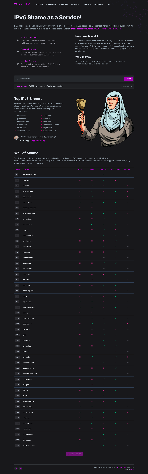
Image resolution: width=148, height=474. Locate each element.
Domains (39, 4)
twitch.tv (46, 119)
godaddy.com (28, 412)
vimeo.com (27, 263)
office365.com (28, 318)
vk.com (25, 351)
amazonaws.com (29, 175)
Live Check (76, 4)
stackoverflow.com (51, 125)
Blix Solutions (121, 467)
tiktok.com (27, 241)
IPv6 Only (127, 169)
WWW (92, 169)
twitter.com (21, 116)
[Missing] (80, 175)
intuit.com (26, 418)
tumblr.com (27, 440)
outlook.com (27, 224)
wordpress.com (23, 122)
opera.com (27, 285)
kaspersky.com (28, 401)
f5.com (25, 390)
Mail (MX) (104, 169)
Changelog (98, 4)
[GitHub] (16, 468)
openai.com (27, 324)
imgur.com (47, 128)
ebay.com (47, 116)
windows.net (28, 258)
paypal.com (21, 128)
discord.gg (27, 346)
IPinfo (132, 469)
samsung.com (28, 291)
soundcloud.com (23, 131)
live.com (26, 186)
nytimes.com (22, 125)
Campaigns (51, 4)
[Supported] (116, 175)
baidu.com (27, 274)
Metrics (87, 4)
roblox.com (27, 246)
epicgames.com (29, 445)
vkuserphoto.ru (28, 368)
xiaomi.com (27, 429)
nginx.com (27, 302)
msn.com (26, 252)
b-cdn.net (26, 340)
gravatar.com (28, 423)
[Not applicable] (128, 175)
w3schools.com (49, 131)
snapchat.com (28, 362)
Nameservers (116, 169)
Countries (63, 4)
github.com (21, 119)
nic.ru (25, 296)
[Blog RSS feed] (20, 468)
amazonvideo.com (30, 374)
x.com (25, 230)
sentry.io (26, 313)
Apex (80, 169)
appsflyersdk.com (29, 208)
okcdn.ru (26, 329)
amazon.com (28, 191)
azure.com (27, 197)
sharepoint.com (29, 213)
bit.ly (25, 335)
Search (128, 79)
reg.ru (25, 396)
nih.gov (26, 385)
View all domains (74, 454)
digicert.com (27, 219)
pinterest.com (28, 235)
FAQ (108, 4)
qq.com (25, 280)
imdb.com (47, 122)
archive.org (27, 407)
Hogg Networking (38, 141)
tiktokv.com (27, 269)
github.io (26, 357)
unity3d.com (27, 379)
